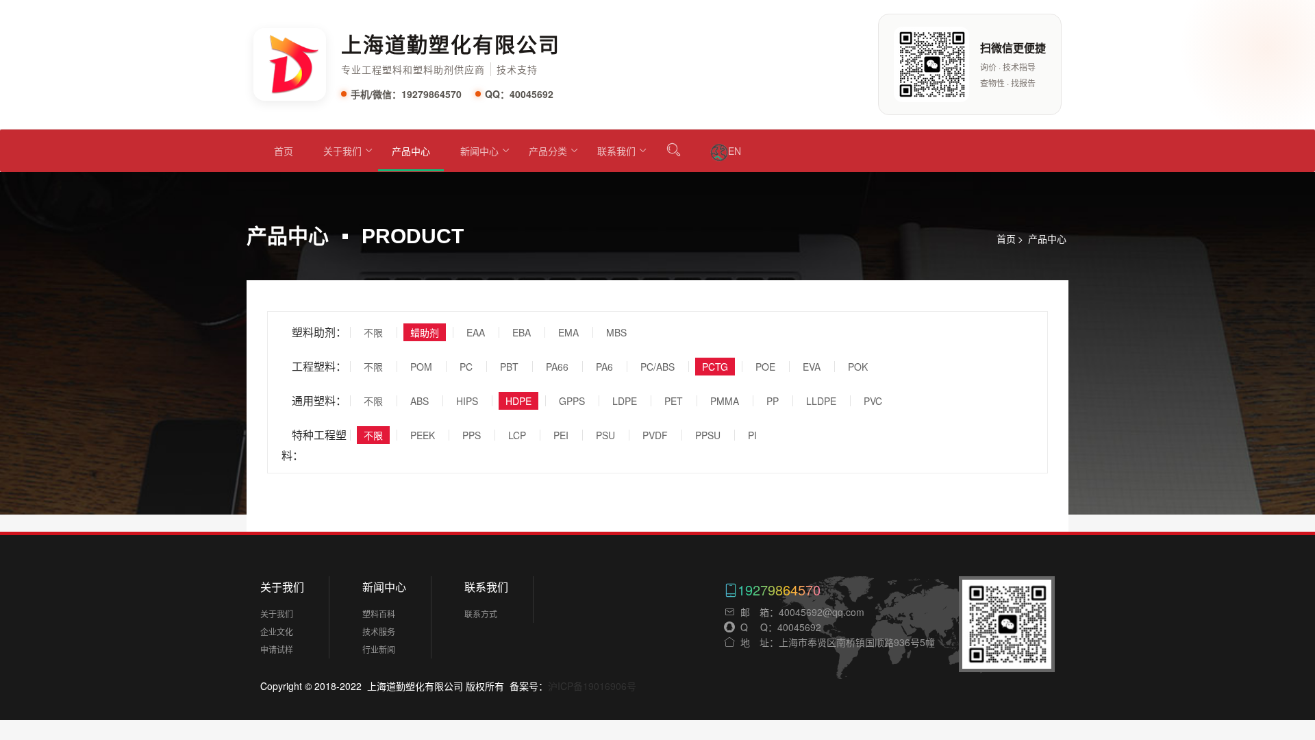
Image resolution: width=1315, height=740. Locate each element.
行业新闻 (378, 649)
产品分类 (548, 151)
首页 (283, 151)
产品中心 (411, 151)
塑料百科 (378, 613)
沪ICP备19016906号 (592, 686)
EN (734, 151)
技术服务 (378, 631)
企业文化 (276, 631)
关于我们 (342, 151)
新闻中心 (479, 151)
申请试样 (276, 649)
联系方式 (480, 613)
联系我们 (616, 151)
